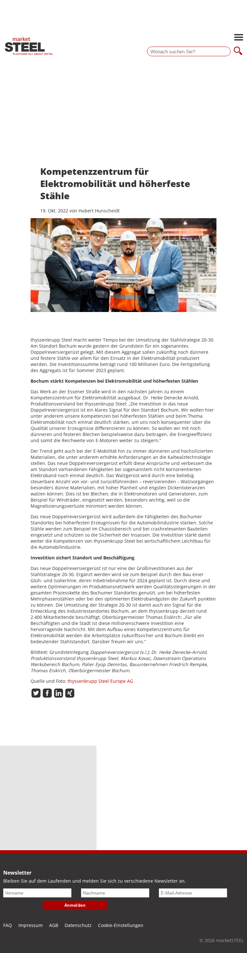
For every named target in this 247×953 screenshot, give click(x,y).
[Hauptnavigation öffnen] (238, 38)
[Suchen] (238, 51)
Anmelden (75, 905)
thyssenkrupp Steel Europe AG (100, 681)
